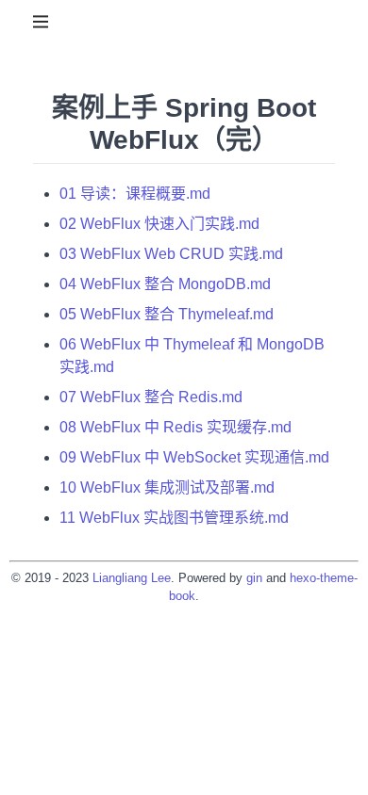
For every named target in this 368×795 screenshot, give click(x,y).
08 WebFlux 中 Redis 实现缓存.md (175, 427)
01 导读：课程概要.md (134, 194)
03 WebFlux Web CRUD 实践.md (171, 254)
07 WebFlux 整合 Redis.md (151, 397)
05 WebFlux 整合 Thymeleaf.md (166, 314)
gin (254, 578)
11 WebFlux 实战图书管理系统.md (174, 518)
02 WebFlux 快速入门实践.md (159, 224)
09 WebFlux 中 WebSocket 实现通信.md (194, 457)
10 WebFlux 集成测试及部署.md (167, 487)
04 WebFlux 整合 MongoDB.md (165, 284)
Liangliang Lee (131, 578)
